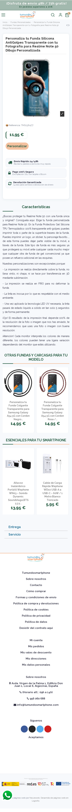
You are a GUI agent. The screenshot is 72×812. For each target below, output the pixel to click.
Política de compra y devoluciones (36, 603)
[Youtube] (47, 729)
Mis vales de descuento (36, 652)
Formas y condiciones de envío (36, 597)
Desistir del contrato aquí (36, 628)
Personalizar (17, 146)
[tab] (36, 527)
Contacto (36, 585)
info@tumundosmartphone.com (37, 704)
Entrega (15, 527)
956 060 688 (37, 698)
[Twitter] (40, 729)
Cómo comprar (36, 591)
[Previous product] (67, 25)
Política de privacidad (36, 615)
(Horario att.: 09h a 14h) (37, 692)
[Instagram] (32, 729)
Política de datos (36, 621)
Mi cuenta (36, 640)
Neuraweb (35, 798)
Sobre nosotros (36, 579)
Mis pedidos (36, 646)
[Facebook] (24, 729)
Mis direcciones (36, 658)
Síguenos (36, 720)
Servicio (15, 534)
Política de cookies (36, 609)
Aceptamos (36, 737)
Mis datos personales (36, 664)
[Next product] (68, 25)
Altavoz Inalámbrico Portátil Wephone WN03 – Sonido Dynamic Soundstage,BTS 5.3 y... (18, 493)
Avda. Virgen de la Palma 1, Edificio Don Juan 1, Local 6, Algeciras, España (37, 685)
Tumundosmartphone (36, 572)
